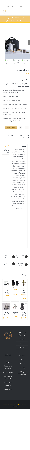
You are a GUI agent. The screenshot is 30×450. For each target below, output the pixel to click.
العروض (22, 347)
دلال (16, 136)
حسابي (22, 359)
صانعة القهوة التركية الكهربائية (6, 291)
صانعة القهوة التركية (24, 314)
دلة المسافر (11, 136)
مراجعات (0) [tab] (6, 151)
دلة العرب (20, 136)
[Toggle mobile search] (24, 11)
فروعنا (22, 343)
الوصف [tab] (7, 146)
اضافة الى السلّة (11, 127)
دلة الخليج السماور (15, 313)
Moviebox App (8, 389)
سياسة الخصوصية (8, 372)
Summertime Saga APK (8, 378)
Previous (6, 42)
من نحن (22, 339)
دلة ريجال (15, 288)
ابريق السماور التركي (6, 314)
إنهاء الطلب (22, 368)
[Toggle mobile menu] (27, 11)
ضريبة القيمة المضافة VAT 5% (21, 373)
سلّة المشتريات (22, 364)
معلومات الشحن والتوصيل (8, 361)
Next (29, 42)
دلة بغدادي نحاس (24, 290)
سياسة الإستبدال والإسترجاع (8, 367)
